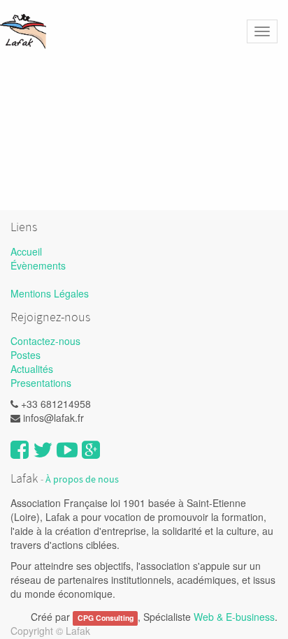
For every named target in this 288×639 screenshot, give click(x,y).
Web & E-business (234, 617)
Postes (25, 355)
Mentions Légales (49, 293)
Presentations (40, 383)
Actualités (31, 369)
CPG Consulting (106, 617)
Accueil (26, 251)
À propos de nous (82, 479)
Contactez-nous (45, 341)
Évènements (38, 265)
